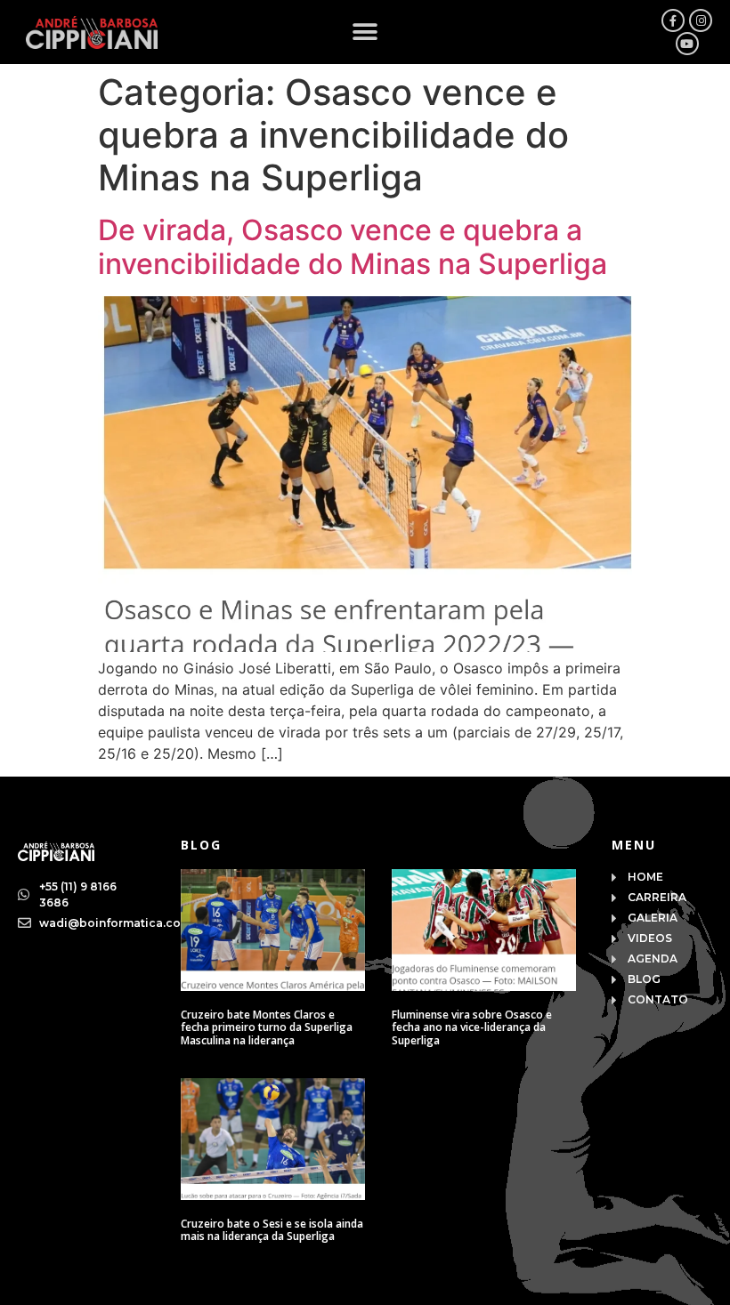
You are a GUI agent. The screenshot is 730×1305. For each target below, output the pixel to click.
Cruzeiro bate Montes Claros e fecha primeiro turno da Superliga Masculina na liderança (267, 1027)
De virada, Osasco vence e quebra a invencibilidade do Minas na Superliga (352, 247)
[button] (365, 32)
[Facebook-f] (673, 20)
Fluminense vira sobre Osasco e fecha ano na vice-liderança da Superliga (472, 1027)
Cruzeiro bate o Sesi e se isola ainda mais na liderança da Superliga (272, 1230)
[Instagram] (700, 20)
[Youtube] (687, 43)
